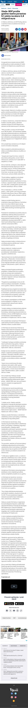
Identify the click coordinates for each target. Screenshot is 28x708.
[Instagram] (17, 610)
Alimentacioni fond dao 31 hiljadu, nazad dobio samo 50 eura (13, 651)
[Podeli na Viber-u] (22, 29)
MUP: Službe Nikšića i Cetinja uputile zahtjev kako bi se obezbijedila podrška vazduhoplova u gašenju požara (14, 661)
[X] (10, 610)
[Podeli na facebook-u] (16, 29)
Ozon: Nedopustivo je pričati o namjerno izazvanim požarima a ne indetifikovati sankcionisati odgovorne (13, 673)
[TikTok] (21, 610)
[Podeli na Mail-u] (25, 29)
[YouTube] (14, 610)
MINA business (7, 55)
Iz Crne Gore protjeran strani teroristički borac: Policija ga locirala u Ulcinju (13, 666)
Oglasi (15, 1)
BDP (14, 618)
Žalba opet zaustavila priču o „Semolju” (13, 655)
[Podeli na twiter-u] (19, 29)
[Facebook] (7, 610)
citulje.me (10, 1)
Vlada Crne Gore (7, 618)
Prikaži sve (14, 678)
